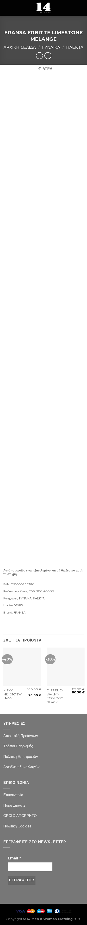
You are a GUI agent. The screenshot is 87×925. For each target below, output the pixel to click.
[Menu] (6, 7)
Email (14, 858)
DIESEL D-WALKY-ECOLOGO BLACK (55, 696)
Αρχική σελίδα (20, 47)
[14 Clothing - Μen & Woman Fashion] (43, 8)
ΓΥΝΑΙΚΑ (51, 47)
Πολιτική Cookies (17, 826)
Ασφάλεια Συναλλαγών (21, 767)
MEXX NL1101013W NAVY (12, 694)
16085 (18, 605)
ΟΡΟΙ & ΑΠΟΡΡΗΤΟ (20, 816)
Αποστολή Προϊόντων (20, 736)
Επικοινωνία (13, 795)
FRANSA (19, 612)
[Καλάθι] (81, 8)
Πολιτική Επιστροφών (20, 756)
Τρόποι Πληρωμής (18, 746)
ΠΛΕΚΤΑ (74, 47)
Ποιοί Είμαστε (14, 805)
